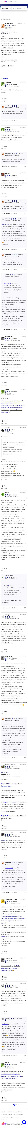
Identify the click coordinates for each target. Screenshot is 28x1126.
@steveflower (6, 224)
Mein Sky (3, 1111)
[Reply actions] (25, 109)
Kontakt (16, 1117)
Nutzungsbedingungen (6, 1114)
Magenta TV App (6, 816)
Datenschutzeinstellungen (7, 1117)
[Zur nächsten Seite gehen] (18, 1105)
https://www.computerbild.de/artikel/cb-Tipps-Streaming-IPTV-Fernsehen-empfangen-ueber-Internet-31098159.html (13, 403)
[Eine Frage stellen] (24, 1122)
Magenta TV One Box (9, 802)
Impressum (3, 1119)
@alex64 (6, 586)
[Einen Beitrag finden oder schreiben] (24, 8)
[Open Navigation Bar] (2, 2)
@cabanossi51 (9, 868)
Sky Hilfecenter (10, 1111)
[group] (3, 62)
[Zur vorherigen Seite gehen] (12, 1105)
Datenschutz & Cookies (18, 1114)
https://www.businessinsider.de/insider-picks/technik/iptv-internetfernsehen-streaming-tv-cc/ (12, 410)
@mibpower (5, 1024)
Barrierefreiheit (18, 1111)
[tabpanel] (14, 593)
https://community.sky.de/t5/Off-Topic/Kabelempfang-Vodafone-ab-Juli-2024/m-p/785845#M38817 (12, 1076)
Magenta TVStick (7, 818)
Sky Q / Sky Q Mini (7, 19)
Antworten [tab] (5, 78)
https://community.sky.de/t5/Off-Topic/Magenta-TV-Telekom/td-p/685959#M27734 (10, 968)
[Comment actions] (26, 87)
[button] (3, 121)
